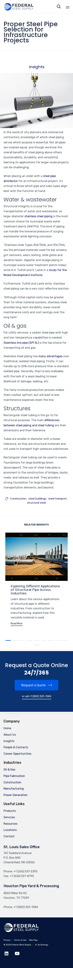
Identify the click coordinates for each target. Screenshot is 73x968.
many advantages (50, 356)
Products (10, 811)
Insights (36, 67)
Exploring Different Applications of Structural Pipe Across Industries (35, 589)
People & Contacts (16, 747)
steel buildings (37, 498)
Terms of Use (20, 940)
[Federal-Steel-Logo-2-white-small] (21, 931)
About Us (10, 734)
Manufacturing (14, 788)
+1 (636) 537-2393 (25, 871)
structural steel (36, 502)
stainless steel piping (38, 216)
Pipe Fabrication (14, 776)
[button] (17, 624)
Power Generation (15, 795)
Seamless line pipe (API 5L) (21, 342)
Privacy (7, 940)
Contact (9, 836)
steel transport (57, 498)
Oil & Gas (9, 769)
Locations (10, 830)
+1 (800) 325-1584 (25, 907)
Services (9, 817)
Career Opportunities (17, 753)
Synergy (44, 945)
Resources (10, 823)
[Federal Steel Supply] (16, 7)
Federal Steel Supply (21, 945)
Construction (18, 498)
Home (7, 728)
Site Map (33, 940)
